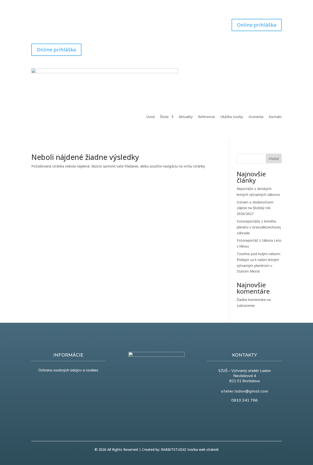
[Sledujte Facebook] (35, 23)
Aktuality (186, 117)
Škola (164, 117)
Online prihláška (256, 25)
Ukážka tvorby (231, 117)
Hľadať (273, 158)
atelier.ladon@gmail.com (244, 391)
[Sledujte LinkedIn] (268, 47)
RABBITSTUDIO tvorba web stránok (190, 449)
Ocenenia (255, 117)
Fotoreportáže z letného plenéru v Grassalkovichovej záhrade (259, 227)
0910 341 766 (244, 400)
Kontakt (275, 117)
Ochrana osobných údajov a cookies (68, 370)
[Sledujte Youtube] (45, 23)
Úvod (150, 117)
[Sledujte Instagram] (55, 23)
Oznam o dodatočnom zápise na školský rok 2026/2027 (255, 208)
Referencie (206, 117)
